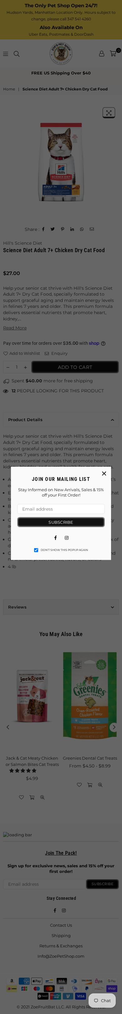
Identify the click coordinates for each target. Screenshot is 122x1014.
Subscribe (60, 521)
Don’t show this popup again (64, 550)
